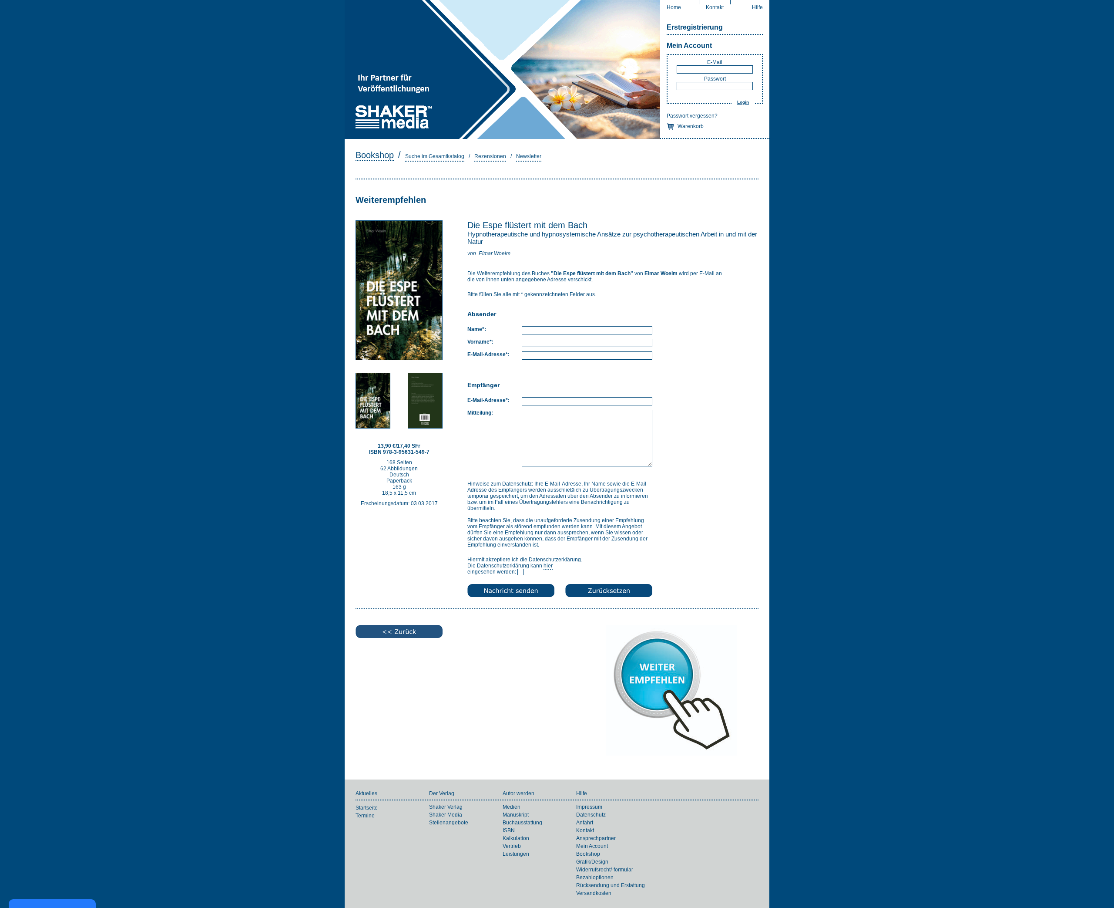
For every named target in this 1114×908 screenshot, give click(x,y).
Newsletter (528, 156)
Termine (365, 816)
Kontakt (715, 7)
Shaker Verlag (446, 807)
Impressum (589, 807)
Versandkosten (593, 893)
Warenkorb (691, 126)
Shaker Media (445, 815)
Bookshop (375, 155)
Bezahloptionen (595, 877)
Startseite (367, 808)
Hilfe (757, 7)
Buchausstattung (522, 823)
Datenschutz (591, 815)
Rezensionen (490, 156)
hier (548, 566)
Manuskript (516, 815)
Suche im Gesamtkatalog (434, 156)
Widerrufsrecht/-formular (604, 870)
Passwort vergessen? (692, 116)
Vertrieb (512, 846)
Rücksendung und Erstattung (610, 885)
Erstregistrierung (695, 27)
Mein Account (689, 45)
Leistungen (516, 854)
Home (674, 7)
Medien (511, 807)
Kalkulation (516, 838)
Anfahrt (584, 823)
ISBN (509, 830)
